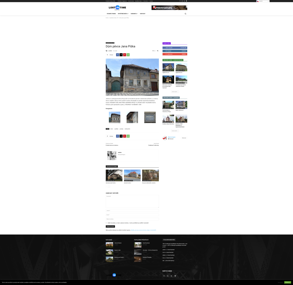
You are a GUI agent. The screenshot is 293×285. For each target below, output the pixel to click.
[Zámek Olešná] (109, 244)
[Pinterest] (124, 54)
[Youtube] (186, 1)
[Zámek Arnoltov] (132, 175)
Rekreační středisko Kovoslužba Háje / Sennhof (167, 86)
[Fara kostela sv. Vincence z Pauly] (168, 105)
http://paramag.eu (121, 154)
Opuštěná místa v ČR (113, 17)
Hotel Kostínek (146, 243)
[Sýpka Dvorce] (168, 67)
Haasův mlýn (117, 250)
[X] (121, 54)
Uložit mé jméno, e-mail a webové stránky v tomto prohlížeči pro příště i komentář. (128, 223)
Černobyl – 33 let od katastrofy (150, 250)
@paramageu (171, 137)
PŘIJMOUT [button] (287, 282)
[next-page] (109, 187)
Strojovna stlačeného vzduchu (148, 182)
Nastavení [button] (280, 282)
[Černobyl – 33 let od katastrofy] (138, 252)
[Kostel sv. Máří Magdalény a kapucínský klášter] (181, 119)
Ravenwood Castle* (119, 257)
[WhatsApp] (128, 54)
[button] (185, 13)
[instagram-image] (167, 145)
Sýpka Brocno (179, 72)
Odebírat (184, 54)
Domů (107, 17)
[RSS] (184, 1)
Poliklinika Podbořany (153, 145)
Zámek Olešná (117, 243)
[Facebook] (180, 1)
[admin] (107, 51)
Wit (163, 260)
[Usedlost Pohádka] (138, 259)
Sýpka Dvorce (166, 72)
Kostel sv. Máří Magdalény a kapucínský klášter (180, 125)
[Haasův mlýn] (109, 252)
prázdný (121, 128)
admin (110, 50)
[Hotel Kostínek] (138, 244)
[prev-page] (107, 187)
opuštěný (116, 128)
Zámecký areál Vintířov (111, 182)
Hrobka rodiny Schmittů (168, 124)
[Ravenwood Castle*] (109, 259)
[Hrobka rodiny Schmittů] (168, 119)
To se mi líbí (183, 47)
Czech (260, 1)
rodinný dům (127, 128)
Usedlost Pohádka (147, 257)
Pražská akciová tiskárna (112, 145)
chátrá (111, 128)
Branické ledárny (170, 260)
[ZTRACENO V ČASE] (118, 7)
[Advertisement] (146, 30)
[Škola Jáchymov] (181, 105)
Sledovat (184, 50)
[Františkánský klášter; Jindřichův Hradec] (181, 80)
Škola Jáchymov (180, 110)
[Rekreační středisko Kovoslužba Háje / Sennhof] (168, 80)
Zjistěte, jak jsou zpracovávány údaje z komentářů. (143, 230)
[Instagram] (182, 1)
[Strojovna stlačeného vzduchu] (150, 175)
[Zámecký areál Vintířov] (114, 175)
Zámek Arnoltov (127, 182)
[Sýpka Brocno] (181, 67)
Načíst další (174, 91)
